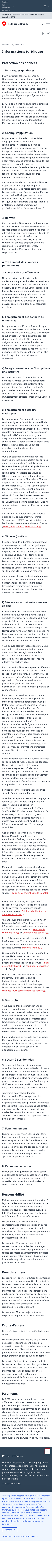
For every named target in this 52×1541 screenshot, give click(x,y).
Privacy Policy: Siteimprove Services (21, 526)
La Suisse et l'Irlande (18, 24)
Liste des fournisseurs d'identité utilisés (22, 990)
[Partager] (48, 34)
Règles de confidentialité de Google (29, 892)
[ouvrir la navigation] (48, 23)
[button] (47, 1451)
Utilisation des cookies (34, 932)
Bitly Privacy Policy (30, 947)
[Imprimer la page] (43, 34)
